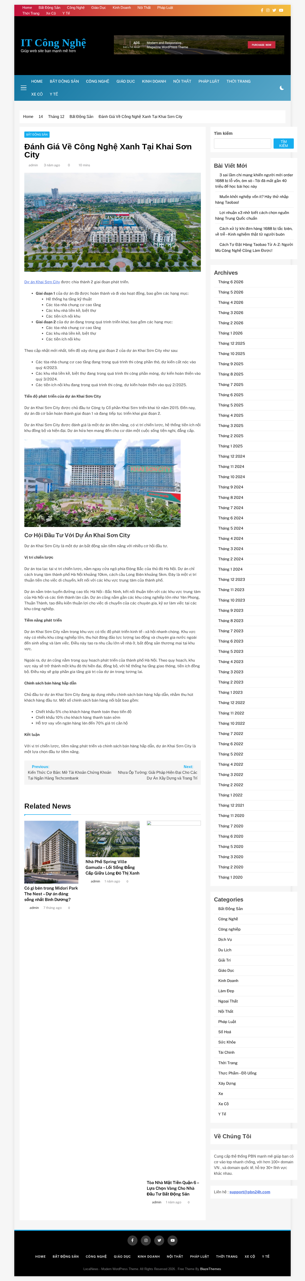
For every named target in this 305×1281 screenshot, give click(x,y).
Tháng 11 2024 (231, 466)
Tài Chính (226, 1052)
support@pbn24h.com (249, 1192)
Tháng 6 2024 (230, 518)
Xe (220, 1093)
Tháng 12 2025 (231, 343)
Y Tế (66, 13)
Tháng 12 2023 (231, 579)
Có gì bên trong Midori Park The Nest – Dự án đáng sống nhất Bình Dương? (51, 894)
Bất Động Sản (49, 7)
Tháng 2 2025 (230, 436)
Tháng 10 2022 (231, 723)
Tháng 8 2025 (230, 374)
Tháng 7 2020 (230, 826)
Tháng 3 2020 (230, 857)
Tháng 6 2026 (230, 282)
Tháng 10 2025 (231, 353)
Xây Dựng (227, 1083)
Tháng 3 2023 (230, 672)
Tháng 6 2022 (230, 744)
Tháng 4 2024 (230, 538)
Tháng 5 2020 (230, 846)
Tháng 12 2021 (231, 805)
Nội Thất (144, 7)
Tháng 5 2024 (230, 528)
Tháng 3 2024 (230, 549)
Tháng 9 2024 (230, 487)
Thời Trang (30, 13)
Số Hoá (224, 1032)
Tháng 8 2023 (230, 620)
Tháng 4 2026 (230, 302)
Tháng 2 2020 (230, 867)
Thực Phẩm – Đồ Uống (237, 1073)
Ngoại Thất (228, 1001)
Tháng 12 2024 (231, 456)
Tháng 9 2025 (230, 364)
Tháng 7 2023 (230, 631)
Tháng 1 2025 (230, 446)
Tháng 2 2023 (230, 682)
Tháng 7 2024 (230, 508)
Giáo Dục (98, 7)
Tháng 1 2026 (230, 333)
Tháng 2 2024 (230, 559)
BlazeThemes (210, 1269)
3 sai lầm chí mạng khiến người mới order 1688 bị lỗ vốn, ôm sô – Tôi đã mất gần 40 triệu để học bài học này (254, 181)
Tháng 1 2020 (230, 877)
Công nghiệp (229, 929)
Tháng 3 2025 (230, 425)
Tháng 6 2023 (230, 641)
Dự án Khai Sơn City (42, 282)
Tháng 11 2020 (231, 815)
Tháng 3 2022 (230, 774)
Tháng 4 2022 (230, 764)
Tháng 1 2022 (230, 795)
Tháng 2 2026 (230, 323)
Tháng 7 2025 (230, 384)
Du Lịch (224, 950)
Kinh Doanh (122, 7)
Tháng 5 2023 (230, 651)
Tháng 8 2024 (230, 497)
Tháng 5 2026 (230, 292)
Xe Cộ (51, 13)
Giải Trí (224, 960)
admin (33, 165)
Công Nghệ (76, 7)
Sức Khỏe (227, 1042)
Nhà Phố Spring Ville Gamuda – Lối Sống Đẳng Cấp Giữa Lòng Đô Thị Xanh (112, 867)
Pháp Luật (165, 7)
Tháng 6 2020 (230, 836)
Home (27, 7)
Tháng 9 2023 (230, 610)
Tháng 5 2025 (230, 405)
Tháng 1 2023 (230, 692)
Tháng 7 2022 (230, 733)
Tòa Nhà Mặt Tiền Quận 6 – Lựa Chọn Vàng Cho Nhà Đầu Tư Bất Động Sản (173, 1188)
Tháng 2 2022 (230, 785)
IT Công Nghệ (53, 43)
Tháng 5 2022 (230, 754)
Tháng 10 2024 (231, 477)
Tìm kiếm (223, 133)
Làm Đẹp (226, 991)
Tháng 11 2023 (231, 589)
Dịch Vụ (225, 939)
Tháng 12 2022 (231, 702)
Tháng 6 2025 (230, 395)
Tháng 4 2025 (230, 415)
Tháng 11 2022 (231, 713)
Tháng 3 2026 (230, 312)
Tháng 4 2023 (230, 661)
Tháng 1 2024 (230, 569)
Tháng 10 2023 (231, 600)
